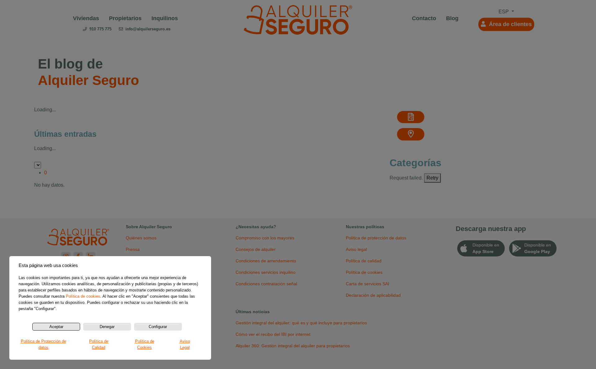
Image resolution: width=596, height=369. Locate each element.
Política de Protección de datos (43, 344)
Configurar (158, 326)
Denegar (107, 326)
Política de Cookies (144, 344)
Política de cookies (83, 296)
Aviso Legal (185, 344)
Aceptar (56, 326)
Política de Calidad (98, 344)
